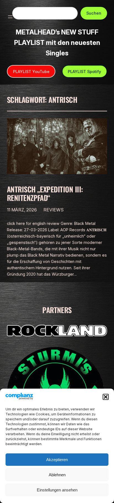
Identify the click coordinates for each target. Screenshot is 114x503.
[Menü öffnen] (10, 17)
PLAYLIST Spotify (84, 71)
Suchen (93, 13)
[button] (105, 397)
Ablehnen (57, 474)
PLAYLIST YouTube (31, 71)
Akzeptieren (57, 459)
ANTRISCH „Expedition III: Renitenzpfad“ (45, 193)
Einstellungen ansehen (57, 490)
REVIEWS (53, 210)
